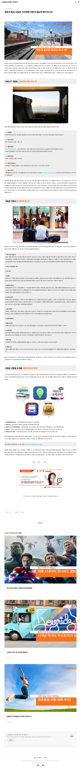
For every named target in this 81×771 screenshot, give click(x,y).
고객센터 (45, 757)
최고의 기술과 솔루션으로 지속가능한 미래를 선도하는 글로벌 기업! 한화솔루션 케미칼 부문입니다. (29, 737)
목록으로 (40, 523)
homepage (38, 765)
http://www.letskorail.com (11, 149)
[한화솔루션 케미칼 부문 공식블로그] (10, 2)
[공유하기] (9, 512)
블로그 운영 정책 (37, 757)
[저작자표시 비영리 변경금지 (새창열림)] (22, 512)
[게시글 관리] (11, 512)
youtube (43, 765)
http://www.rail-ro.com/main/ (49, 172)
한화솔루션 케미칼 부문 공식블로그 (17, 735)
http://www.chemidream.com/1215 (33, 444)
